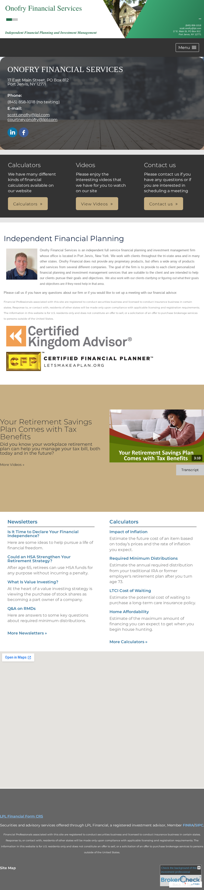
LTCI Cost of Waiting (130, 590)
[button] (187, 47)
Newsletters (22, 522)
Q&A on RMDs (21, 608)
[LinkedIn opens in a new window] (12, 132)
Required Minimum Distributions (143, 558)
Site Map (8, 868)
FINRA (188, 825)
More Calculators (128, 641)
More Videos (12, 464)
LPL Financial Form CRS (21, 816)
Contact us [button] (161, 204)
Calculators (123, 522)
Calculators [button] (25, 204)
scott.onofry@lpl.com (28, 114)
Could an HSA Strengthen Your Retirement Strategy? (39, 559)
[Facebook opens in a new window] (24, 132)
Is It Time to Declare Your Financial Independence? (43, 533)
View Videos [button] (94, 204)
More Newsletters (27, 633)
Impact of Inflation (128, 531)
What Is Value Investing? (32, 582)
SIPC (199, 825)
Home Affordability (129, 611)
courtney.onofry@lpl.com (32, 119)
